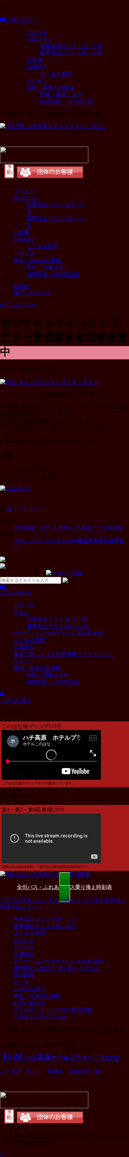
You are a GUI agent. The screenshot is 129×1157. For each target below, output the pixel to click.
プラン (21, 612)
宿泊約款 (23, 975)
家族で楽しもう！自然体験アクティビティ (63, 654)
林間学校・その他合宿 (66, 101)
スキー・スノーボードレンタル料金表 (58, 633)
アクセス (37, 81)
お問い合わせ (29, 1002)
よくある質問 (55, 74)
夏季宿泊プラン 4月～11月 (71, 53)
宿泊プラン (39, 39)
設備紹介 (37, 67)
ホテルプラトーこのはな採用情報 (53, 1009)
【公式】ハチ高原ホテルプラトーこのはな (59, 1057)
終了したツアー (25, 509)
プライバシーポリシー (39, 1016)
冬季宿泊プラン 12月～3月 (71, 46)
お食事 (34, 60)
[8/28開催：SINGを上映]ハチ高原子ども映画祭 (68, 527)
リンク (21, 982)
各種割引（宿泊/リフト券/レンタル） (57, 968)
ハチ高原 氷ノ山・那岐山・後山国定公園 (50, 1071)
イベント (37, 32)
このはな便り (29, 989)
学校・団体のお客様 (50, 88)
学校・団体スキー (61, 94)
